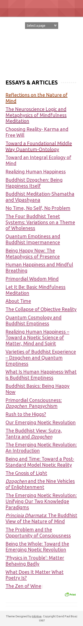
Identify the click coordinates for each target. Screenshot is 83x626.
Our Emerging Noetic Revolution (41, 422)
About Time (18, 301)
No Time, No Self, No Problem (38, 208)
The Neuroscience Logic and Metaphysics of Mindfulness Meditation (36, 115)
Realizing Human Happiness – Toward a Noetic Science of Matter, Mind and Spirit (37, 337)
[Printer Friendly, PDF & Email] (70, 594)
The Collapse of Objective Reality (41, 309)
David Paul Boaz (41, 44)
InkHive (37, 616)
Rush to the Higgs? (26, 414)
